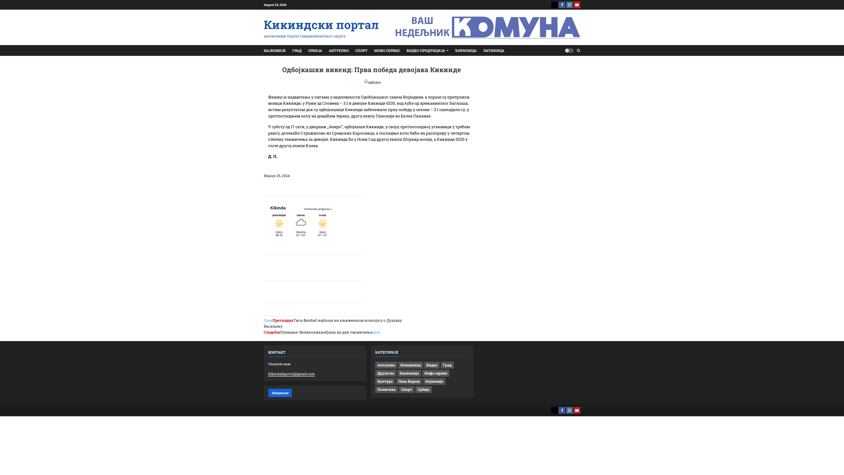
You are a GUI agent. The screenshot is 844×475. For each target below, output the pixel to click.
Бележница (410, 365)
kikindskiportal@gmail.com (291, 373)
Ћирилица (466, 50)
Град (297, 50)
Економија (409, 373)
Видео (431, 365)
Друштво (385, 373)
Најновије (275, 50)
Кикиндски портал (321, 24)
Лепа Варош (409, 381)
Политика (386, 389)
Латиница (493, 50)
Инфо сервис (387, 50)
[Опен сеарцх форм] (578, 50)
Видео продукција (426, 50)
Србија (315, 50)
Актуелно (339, 50)
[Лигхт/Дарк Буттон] (569, 50)
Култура (385, 381)
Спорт (361, 50)
